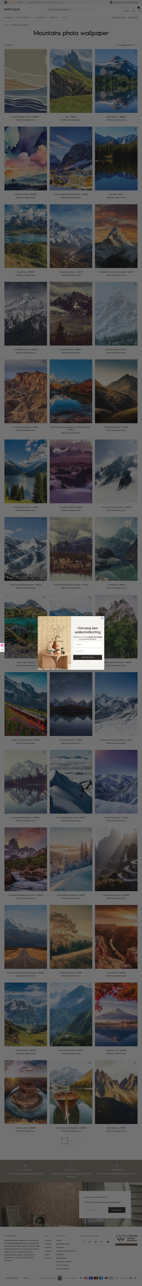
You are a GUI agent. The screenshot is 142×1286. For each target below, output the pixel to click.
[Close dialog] (102, 618)
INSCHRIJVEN (88, 657)
